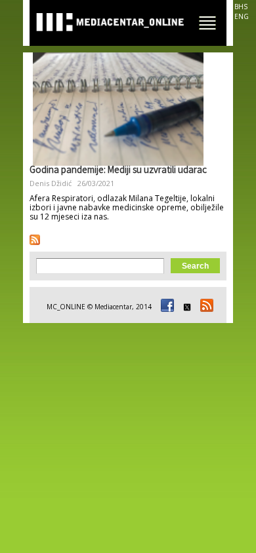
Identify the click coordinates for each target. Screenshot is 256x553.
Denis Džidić (51, 183)
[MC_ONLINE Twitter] (185, 306)
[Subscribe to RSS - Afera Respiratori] (35, 240)
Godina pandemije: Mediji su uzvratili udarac (118, 171)
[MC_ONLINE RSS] (205, 306)
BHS (240, 6)
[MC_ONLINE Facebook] (165, 306)
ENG (241, 16)
